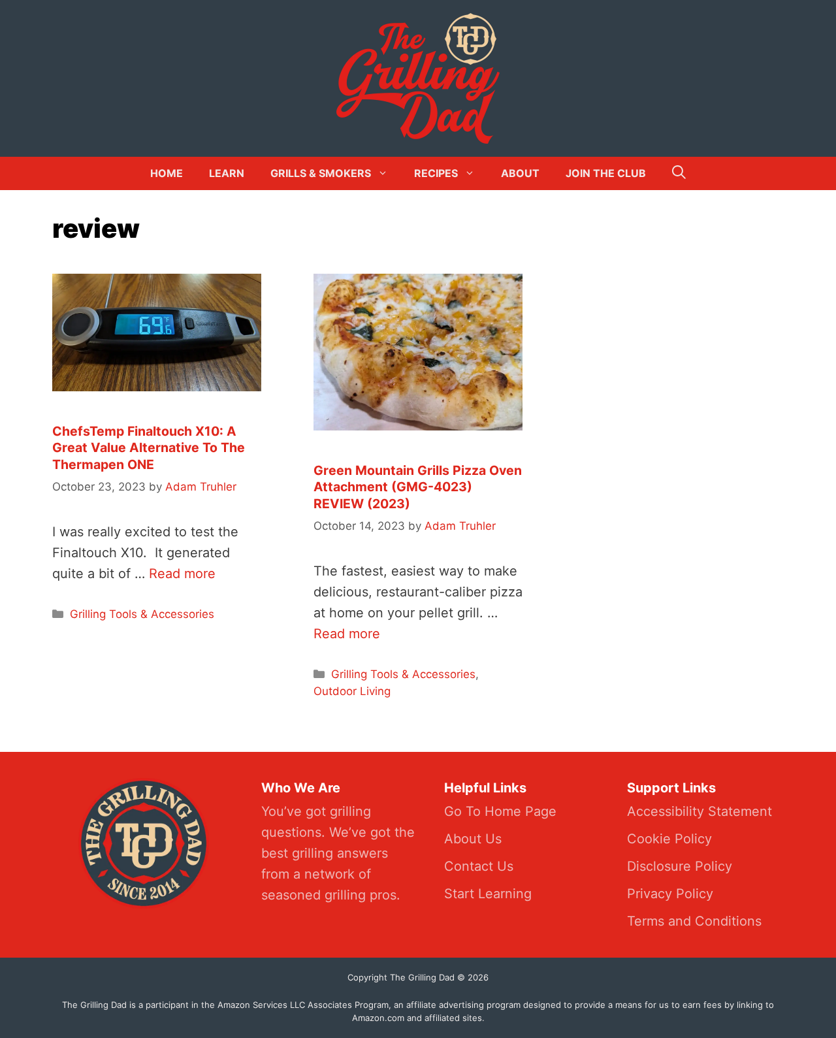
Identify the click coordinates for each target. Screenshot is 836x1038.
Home (166, 173)
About (520, 173)
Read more (182, 573)
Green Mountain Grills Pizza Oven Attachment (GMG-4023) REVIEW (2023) (418, 486)
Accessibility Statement (699, 811)
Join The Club (606, 173)
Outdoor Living (352, 691)
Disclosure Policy (679, 866)
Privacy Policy (670, 893)
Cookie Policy (669, 839)
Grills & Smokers (320, 173)
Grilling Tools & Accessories (142, 614)
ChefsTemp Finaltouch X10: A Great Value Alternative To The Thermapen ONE (148, 447)
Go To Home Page (500, 811)
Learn (226, 173)
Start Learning (488, 893)
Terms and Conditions (694, 921)
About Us (473, 839)
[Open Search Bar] (679, 173)
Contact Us (478, 866)
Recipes (436, 173)
